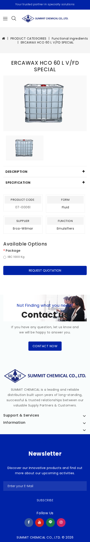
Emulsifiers (65, 228)
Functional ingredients (70, 38)
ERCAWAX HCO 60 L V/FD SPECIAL (47, 42)
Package (13, 251)
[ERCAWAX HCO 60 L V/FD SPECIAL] (45, 103)
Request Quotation (45, 270)
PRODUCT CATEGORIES (28, 38)
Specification (18, 182)
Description (16, 171)
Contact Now (45, 346)
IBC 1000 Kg (16, 257)
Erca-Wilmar (23, 228)
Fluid (65, 207)
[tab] (45, 171)
